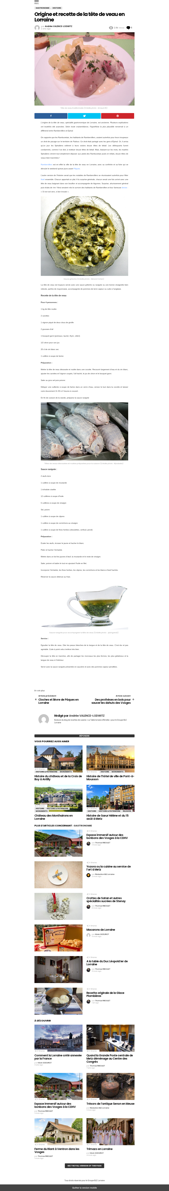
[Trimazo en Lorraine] (110, 1132)
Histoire (105, 771)
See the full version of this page (84, 1165)
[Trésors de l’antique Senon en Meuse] (110, 1087)
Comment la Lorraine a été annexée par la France (58, 1056)
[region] (84, 678)
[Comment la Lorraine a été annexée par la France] (58, 1038)
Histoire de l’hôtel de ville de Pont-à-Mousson (110, 777)
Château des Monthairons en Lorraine (53, 817)
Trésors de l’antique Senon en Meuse (110, 1104)
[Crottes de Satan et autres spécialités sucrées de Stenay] (58, 907)
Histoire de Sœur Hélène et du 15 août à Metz (107, 817)
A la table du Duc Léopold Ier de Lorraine (107, 962)
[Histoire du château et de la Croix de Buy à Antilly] (58, 759)
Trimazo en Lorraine (99, 1149)
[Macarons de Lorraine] (58, 938)
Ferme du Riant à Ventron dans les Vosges (56, 1150)
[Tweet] (84, 116)
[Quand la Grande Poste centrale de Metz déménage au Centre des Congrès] (110, 1038)
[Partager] (50, 116)
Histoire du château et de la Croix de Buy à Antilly (58, 777)
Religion (127, 811)
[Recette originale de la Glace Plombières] (58, 1001)
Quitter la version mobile (84, 1187)
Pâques (77, 169)
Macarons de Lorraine (100, 930)
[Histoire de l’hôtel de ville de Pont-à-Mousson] (110, 759)
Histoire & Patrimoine (46, 771)
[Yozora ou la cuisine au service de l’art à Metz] (58, 875)
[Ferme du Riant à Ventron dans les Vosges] (58, 1132)
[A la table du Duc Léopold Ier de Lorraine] (58, 970)
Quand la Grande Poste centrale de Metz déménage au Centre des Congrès (109, 1058)
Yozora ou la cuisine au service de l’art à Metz (108, 868)
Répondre (84, 736)
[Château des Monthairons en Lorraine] (58, 798)
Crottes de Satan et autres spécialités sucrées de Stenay (106, 899)
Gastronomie (83, 825)
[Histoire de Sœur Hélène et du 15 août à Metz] (110, 798)
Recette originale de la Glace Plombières (105, 994)
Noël (43, 179)
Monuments (66, 771)
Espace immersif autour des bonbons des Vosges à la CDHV (107, 836)
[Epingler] (117, 116)
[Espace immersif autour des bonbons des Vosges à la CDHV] (58, 843)
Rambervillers (46, 164)
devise (124, 188)
